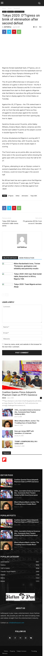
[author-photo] (22, 244)
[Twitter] (9, 32)
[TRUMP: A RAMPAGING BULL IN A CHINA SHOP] (7, 444)
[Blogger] (10, 638)
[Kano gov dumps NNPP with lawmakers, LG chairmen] (7, 434)
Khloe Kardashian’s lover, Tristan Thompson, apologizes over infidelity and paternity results (27, 266)
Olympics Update (19, 11)
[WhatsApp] (19, 32)
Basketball (17, 8)
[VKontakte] (31, 638)
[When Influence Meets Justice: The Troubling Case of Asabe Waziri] (7, 423)
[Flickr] (20, 638)
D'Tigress (10, 195)
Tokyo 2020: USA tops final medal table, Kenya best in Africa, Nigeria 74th (28, 276)
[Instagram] (26, 638)
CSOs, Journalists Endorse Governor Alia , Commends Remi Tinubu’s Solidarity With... (28, 412)
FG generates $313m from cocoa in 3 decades (32, 222)
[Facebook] (4, 32)
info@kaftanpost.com (16, 623)
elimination (25, 195)
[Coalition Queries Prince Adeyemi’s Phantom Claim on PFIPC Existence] (22, 375)
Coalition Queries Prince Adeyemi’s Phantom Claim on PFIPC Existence (19, 393)
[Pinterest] (14, 32)
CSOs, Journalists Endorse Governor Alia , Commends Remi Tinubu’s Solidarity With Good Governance (27, 493)
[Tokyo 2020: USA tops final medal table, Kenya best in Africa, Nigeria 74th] (7, 276)
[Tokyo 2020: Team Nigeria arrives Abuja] (7, 286)
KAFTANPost (7, 27)
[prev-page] (3, 294)
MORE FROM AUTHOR (26, 258)
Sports (10, 8)
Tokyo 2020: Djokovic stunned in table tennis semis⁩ (10, 223)
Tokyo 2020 (33, 195)
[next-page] (7, 294)
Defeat (17, 195)
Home (4, 8)
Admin (4, 398)
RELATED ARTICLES (10, 258)
